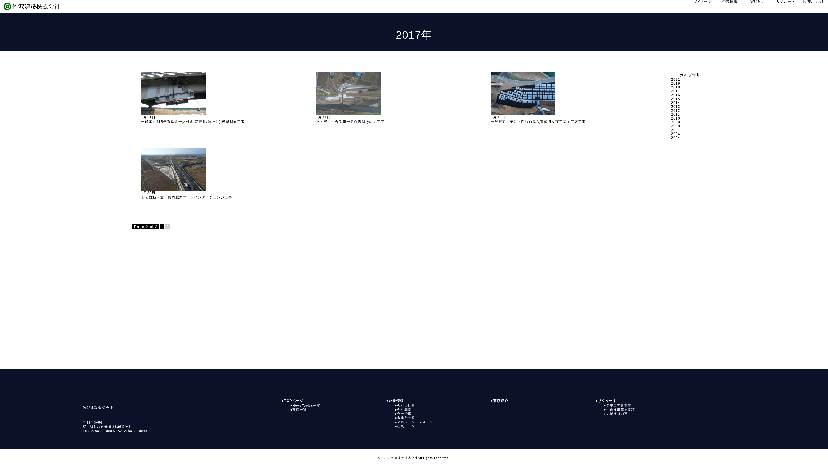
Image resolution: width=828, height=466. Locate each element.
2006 (675, 134)
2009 (675, 122)
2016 (675, 95)
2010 (675, 118)
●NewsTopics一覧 (305, 405)
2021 (675, 79)
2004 (675, 138)
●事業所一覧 (405, 418)
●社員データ (405, 426)
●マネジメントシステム (414, 422)
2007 (675, 130)
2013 (675, 107)
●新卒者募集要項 (617, 405)
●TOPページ (293, 401)
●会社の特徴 (405, 405)
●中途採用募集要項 (619, 409)
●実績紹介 (499, 401)
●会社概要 (403, 409)
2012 (675, 110)
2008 (675, 126)
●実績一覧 (298, 409)
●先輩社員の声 (616, 414)
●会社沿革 (403, 414)
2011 (675, 114)
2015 (675, 99)
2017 (675, 91)
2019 (675, 83)
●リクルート (606, 401)
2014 (675, 103)
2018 (675, 87)
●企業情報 (395, 401)
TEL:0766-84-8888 (98, 431)
